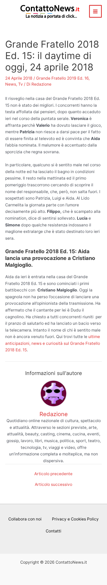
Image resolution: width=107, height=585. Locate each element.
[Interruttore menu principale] (95, 11)
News (10, 84)
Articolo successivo (53, 484)
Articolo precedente (53, 474)
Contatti (53, 531)
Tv (20, 84)
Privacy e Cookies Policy (75, 519)
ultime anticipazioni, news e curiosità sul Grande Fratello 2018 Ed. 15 (52, 343)
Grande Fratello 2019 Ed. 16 (62, 78)
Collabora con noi (25, 519)
